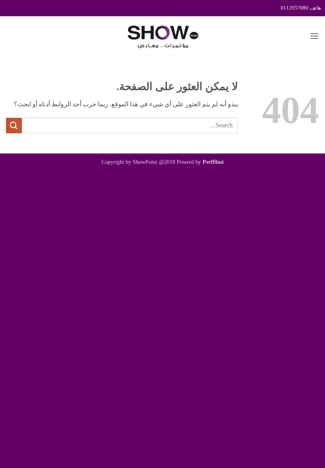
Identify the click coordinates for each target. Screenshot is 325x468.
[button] (314, 36)
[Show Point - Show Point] (162, 36)
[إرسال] (14, 125)
